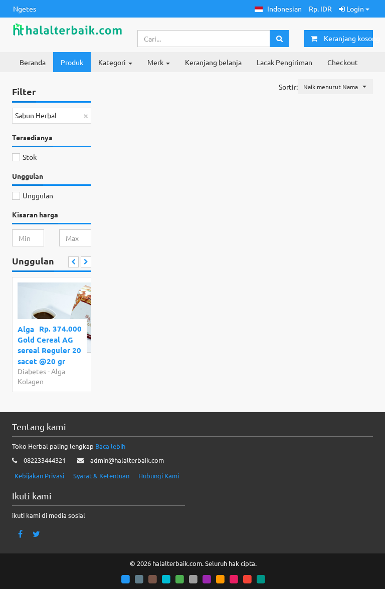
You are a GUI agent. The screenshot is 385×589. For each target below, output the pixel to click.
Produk (72, 62)
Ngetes (24, 8)
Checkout (342, 62)
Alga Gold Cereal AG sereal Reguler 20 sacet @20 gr (49, 345)
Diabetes (32, 371)
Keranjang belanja (213, 62)
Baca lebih (110, 446)
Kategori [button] (112, 62)
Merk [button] (156, 62)
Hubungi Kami (158, 475)
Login (355, 8)
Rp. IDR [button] (320, 8)
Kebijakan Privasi (39, 475)
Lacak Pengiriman (284, 62)
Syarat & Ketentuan (101, 475)
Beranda (33, 62)
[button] (278, 9)
